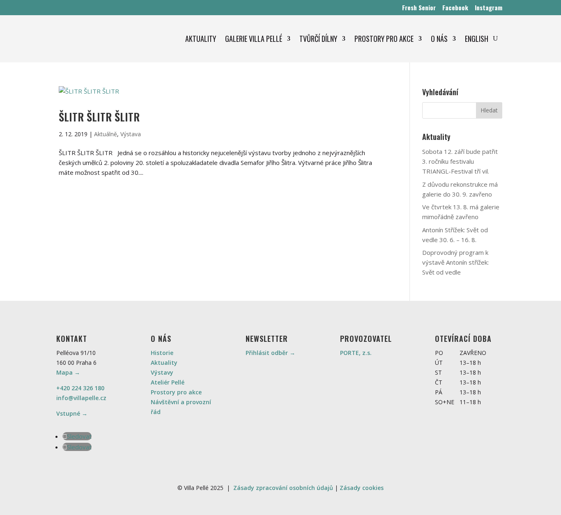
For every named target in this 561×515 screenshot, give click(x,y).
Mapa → (68, 372)
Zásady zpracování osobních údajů (283, 488)
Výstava (130, 134)
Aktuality (164, 362)
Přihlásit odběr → (270, 353)
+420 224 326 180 (80, 388)
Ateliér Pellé (167, 382)
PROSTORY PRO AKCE (384, 38)
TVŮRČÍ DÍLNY (318, 38)
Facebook (455, 7)
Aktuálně (105, 134)
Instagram (488, 7)
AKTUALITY (200, 38)
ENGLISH (476, 38)
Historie (162, 353)
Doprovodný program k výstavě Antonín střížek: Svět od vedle (455, 262)
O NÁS (439, 38)
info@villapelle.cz (81, 398)
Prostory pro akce (176, 392)
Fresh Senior (419, 7)
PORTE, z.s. (356, 353)
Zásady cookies (362, 488)
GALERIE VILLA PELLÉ (253, 38)
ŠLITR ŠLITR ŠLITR (99, 117)
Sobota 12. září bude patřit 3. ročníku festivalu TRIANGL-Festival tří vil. (460, 161)
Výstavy (162, 372)
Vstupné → (71, 413)
